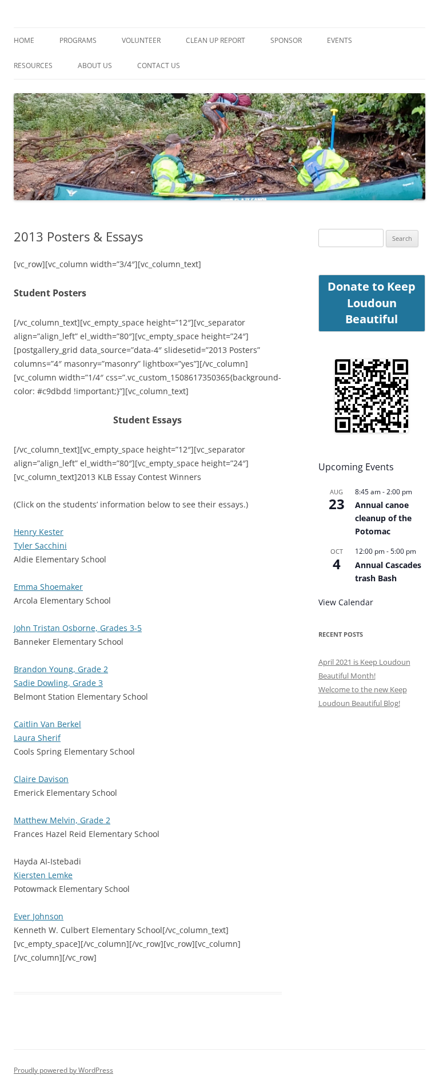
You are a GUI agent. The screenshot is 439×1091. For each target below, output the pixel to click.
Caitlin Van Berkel (47, 724)
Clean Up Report (215, 40)
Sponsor (286, 40)
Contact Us (158, 65)
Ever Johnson (38, 916)
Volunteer (141, 40)
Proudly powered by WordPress (63, 1070)
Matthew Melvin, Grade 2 (62, 820)
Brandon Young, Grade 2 (61, 669)
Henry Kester (38, 531)
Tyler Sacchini (40, 545)
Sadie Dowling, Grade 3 (58, 682)
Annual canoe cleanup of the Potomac (383, 517)
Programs (78, 40)
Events (339, 40)
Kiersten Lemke (43, 875)
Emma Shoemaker (48, 586)
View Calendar (345, 602)
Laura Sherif (37, 737)
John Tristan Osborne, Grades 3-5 (78, 627)
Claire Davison (41, 778)
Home (24, 40)
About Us (95, 65)
